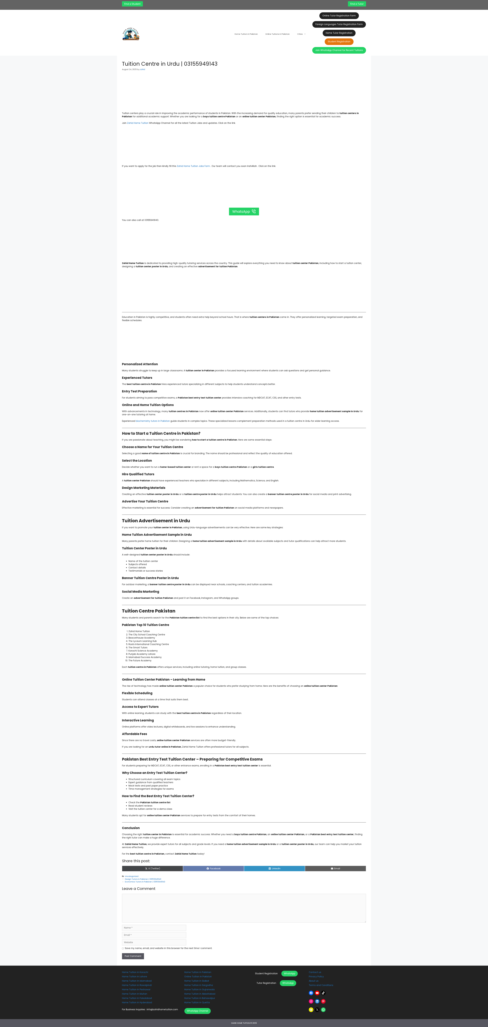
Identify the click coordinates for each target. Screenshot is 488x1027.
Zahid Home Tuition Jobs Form (193, 166)
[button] (197, 1011)
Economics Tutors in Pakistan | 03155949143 (145, 881)
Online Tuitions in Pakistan (277, 34)
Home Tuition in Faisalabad (137, 998)
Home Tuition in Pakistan (246, 34)
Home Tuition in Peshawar (136, 989)
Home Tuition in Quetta (197, 1002)
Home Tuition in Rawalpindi (137, 985)
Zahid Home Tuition (137, 123)
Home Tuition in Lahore (134, 976)
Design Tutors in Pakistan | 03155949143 (143, 879)
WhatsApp (289, 973)
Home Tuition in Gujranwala (199, 989)
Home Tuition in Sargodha (198, 985)
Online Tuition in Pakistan (198, 976)
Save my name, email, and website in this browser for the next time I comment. (168, 948)
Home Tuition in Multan (134, 993)
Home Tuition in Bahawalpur (199, 998)
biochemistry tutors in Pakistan (153, 421)
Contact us (315, 972)
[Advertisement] (244, 93)
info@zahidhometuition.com (162, 1009)
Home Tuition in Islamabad (137, 980)
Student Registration (266, 973)
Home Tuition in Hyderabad (137, 1002)
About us (313, 980)
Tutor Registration (266, 983)
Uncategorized (131, 876)
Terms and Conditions (321, 985)
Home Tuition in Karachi (135, 972)
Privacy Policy (316, 976)
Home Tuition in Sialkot (196, 980)
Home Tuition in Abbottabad (199, 993)
